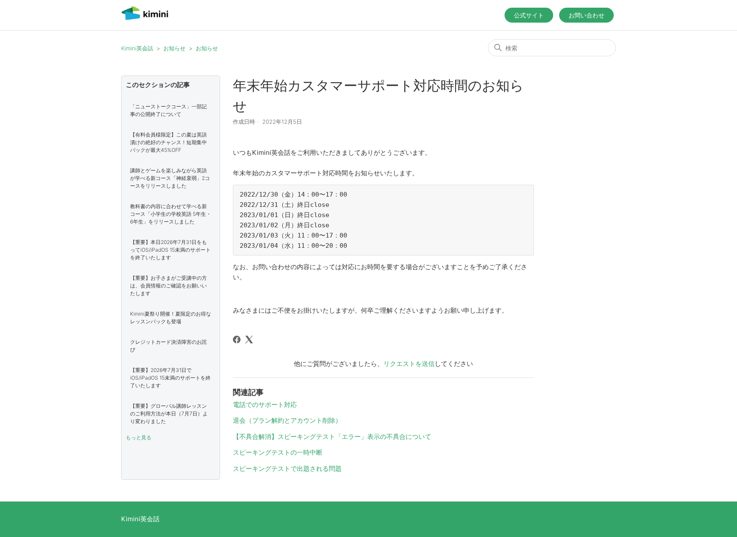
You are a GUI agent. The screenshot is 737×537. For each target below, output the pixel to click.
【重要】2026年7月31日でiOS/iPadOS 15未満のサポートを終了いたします (170, 378)
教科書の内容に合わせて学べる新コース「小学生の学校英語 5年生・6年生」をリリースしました (170, 214)
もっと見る (138, 437)
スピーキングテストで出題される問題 (287, 468)
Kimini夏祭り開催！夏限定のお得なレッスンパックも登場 (170, 318)
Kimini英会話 (137, 48)
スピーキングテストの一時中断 (277, 452)
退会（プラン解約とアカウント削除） (287, 420)
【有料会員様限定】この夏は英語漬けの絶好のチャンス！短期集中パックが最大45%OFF (168, 142)
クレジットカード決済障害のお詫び (168, 346)
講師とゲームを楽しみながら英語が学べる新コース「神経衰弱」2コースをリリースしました (170, 178)
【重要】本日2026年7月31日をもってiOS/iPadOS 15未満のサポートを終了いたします (170, 250)
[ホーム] (144, 19)
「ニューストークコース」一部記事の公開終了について (168, 110)
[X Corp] (249, 339)
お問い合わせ (586, 15)
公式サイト (529, 15)
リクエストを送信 (409, 364)
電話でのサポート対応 (265, 405)
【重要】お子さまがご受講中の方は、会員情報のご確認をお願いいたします (168, 285)
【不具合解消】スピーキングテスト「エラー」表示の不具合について (332, 437)
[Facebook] (237, 339)
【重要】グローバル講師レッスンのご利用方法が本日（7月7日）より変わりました (169, 413)
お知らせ (174, 48)
